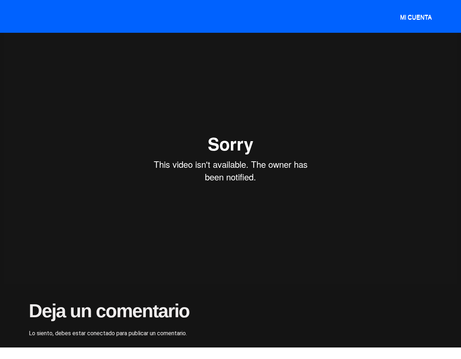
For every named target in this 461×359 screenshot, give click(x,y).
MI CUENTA (416, 17)
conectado (101, 333)
